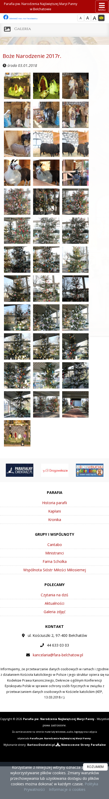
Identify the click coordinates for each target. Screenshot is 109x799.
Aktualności (54, 603)
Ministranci (54, 552)
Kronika (54, 519)
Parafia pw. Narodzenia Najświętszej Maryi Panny (40, 6)
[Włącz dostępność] (101, 17)
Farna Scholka (55, 561)
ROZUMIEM (95, 767)
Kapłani (54, 511)
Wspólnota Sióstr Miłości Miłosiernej (54, 569)
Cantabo (54, 544)
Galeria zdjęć (55, 611)
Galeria (22, 29)
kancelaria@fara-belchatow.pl (58, 654)
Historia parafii (54, 502)
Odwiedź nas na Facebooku (23, 18)
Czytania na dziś (54, 594)
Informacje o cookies (67, 789)
